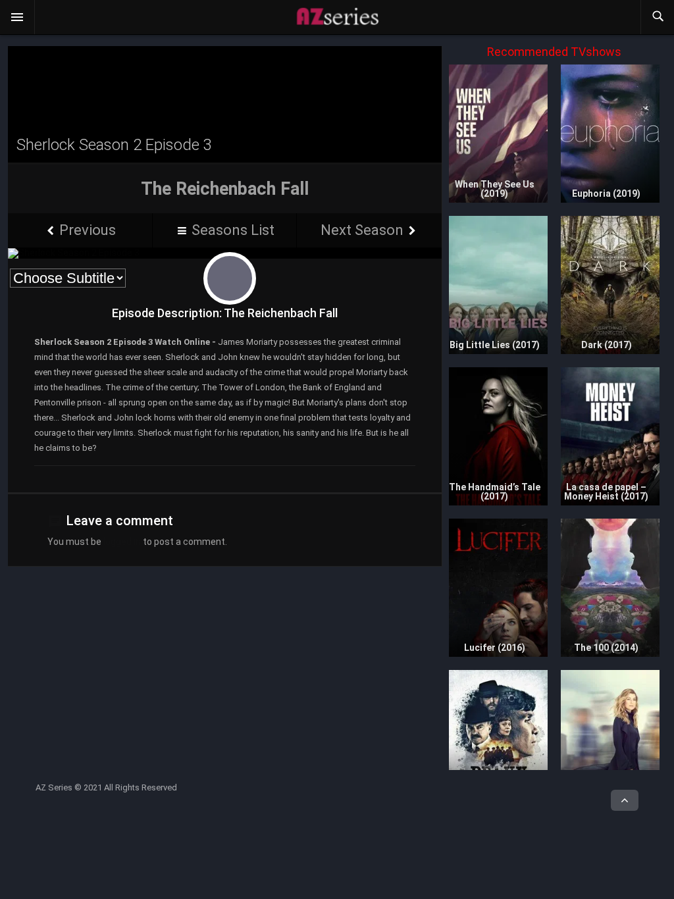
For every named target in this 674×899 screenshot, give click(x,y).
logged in (122, 541)
